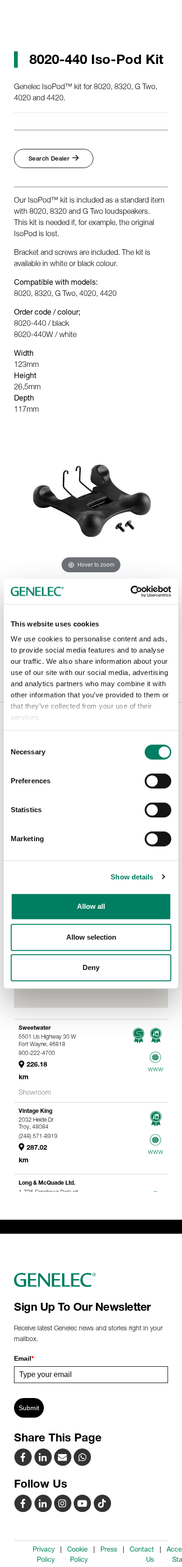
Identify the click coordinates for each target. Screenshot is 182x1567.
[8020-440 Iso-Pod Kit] (63, 1457)
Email (24, 1358)
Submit (29, 1408)
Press (108, 1549)
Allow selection (91, 937)
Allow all (91, 906)
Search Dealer (49, 158)
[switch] (158, 780)
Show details (132, 877)
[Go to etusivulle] (91, 1280)
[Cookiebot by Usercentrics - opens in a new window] (131, 591)
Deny (91, 967)
